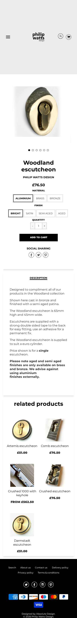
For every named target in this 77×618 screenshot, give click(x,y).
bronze (55, 198)
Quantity (38, 219)
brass (40, 198)
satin (29, 213)
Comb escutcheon (55, 446)
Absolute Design (45, 613)
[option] (38, 112)
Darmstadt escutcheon (22, 542)
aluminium (23, 198)
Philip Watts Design (38, 177)
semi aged (46, 213)
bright (16, 213)
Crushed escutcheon (54, 491)
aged (61, 213)
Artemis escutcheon (22, 446)
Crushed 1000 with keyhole (22, 493)
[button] (38, 237)
